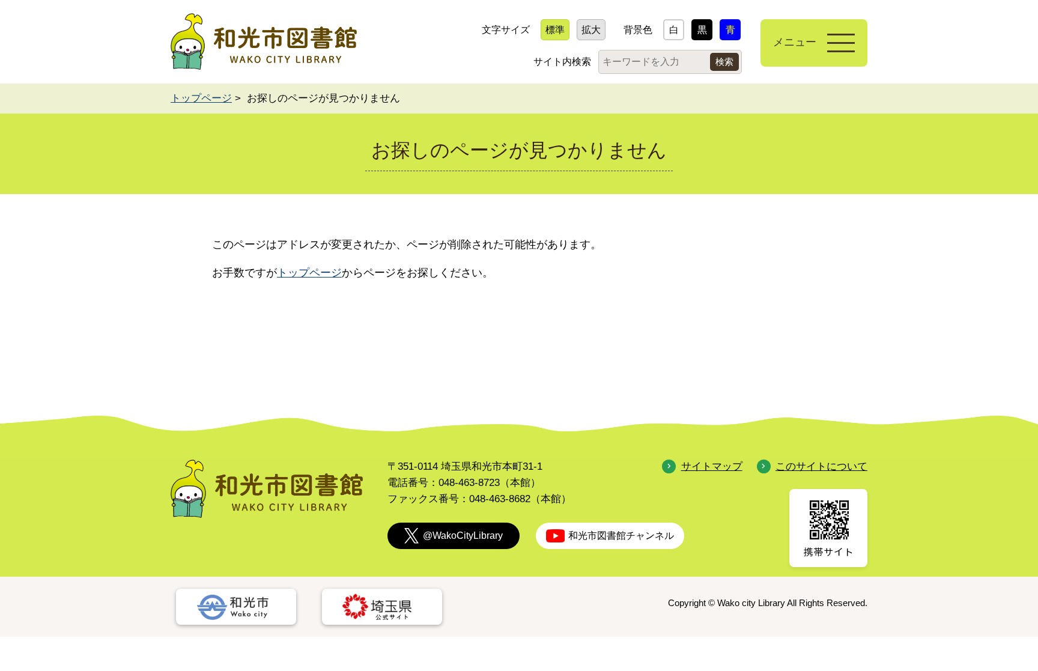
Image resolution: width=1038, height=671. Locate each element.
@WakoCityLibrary (463, 535)
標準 (555, 30)
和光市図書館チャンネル (621, 535)
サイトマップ (711, 466)
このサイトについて (821, 466)
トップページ (201, 98)
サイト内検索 (562, 61)
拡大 (591, 30)
